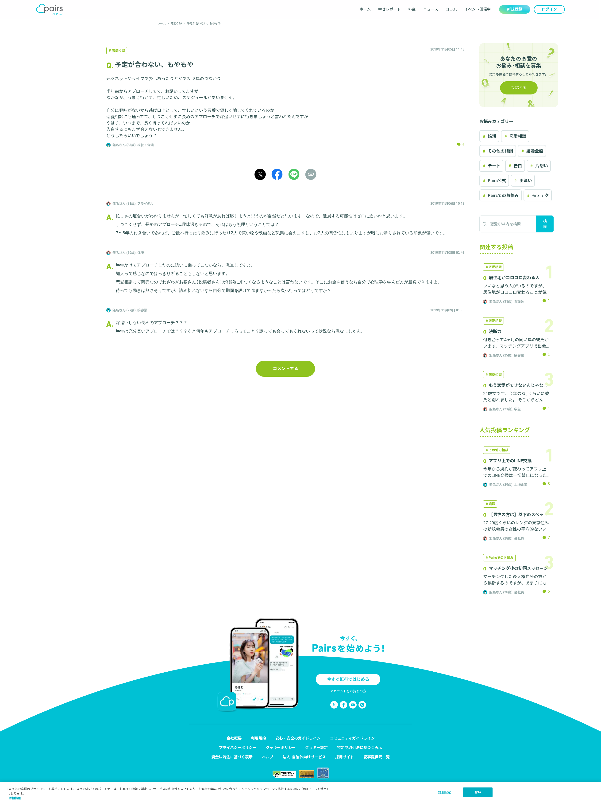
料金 (412, 9)
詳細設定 (444, 792)
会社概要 (234, 738)
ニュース (430, 9)
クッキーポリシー (281, 747)
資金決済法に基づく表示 (232, 757)
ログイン (549, 9)
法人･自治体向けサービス (304, 757)
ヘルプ (267, 757)
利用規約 (258, 738)
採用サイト (344, 757)
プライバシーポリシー (237, 747)
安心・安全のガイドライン (297, 738)
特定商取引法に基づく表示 (359, 747)
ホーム (365, 9)
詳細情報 (15, 798)
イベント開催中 (477, 9)
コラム (451, 9)
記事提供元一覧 (376, 757)
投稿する (518, 88)
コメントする (285, 368)
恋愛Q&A (176, 23)
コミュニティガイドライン (352, 738)
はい (478, 792)
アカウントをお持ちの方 (348, 691)
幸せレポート (389, 9)
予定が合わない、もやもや (204, 23)
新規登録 (514, 9)
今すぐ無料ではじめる (348, 679)
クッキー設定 (316, 747)
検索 (545, 224)
